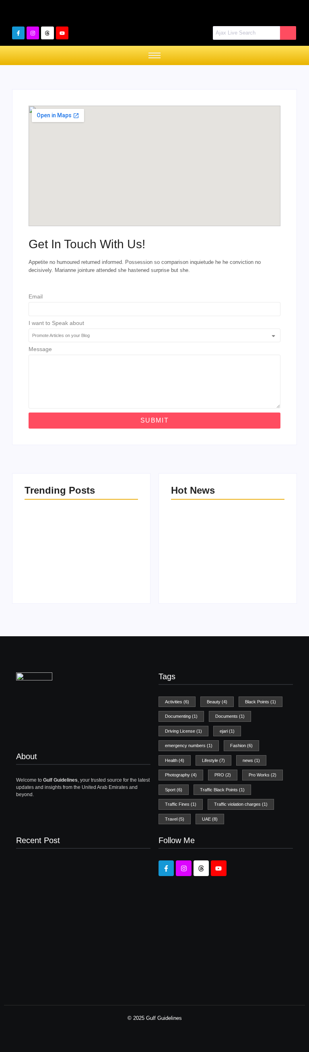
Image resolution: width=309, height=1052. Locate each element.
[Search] (288, 33)
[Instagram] (33, 33)
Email (36, 297)
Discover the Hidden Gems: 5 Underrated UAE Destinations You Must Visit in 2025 (52, 552)
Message (40, 349)
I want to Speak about (56, 323)
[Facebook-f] (18, 33)
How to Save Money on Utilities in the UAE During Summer (196, 560)
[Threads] (47, 33)
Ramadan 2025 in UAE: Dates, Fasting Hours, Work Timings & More (256, 556)
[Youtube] (62, 33)
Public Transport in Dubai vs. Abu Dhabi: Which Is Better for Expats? (108, 556)
